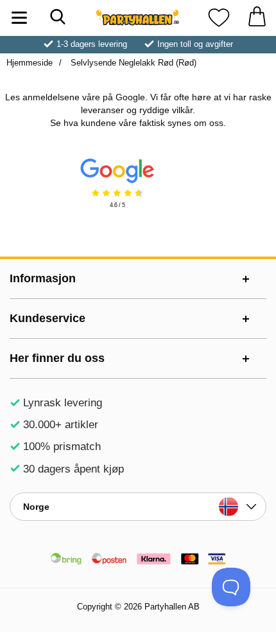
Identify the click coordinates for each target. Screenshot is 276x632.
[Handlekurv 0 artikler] (256, 18)
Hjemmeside (29, 63)
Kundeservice (47, 318)
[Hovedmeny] (19, 17)
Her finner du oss (57, 358)
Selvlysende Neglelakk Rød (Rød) (132, 63)
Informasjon (43, 278)
